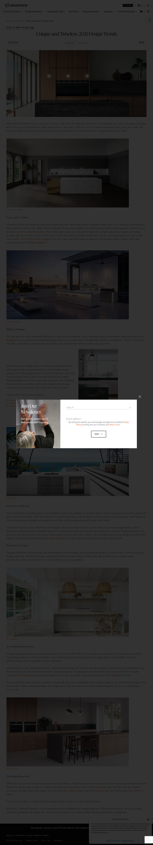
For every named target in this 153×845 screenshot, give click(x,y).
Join (97, 434)
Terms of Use (114, 425)
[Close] (140, 397)
